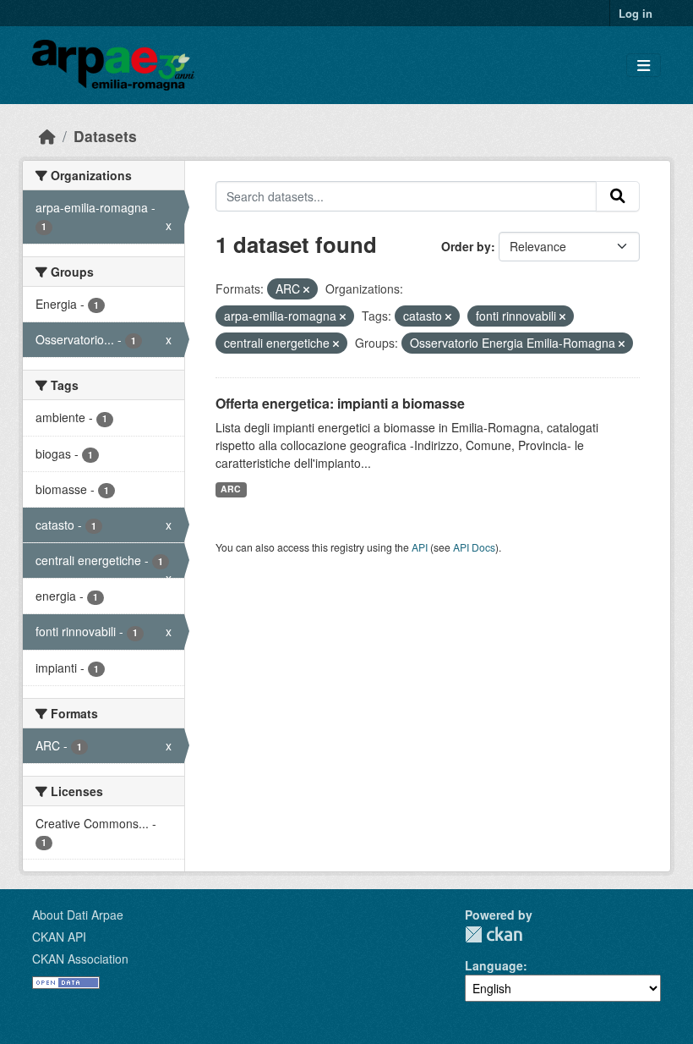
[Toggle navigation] (643, 65)
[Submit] (618, 196)
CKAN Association (80, 958)
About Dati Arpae (77, 914)
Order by (466, 246)
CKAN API (59, 936)
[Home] (47, 135)
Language (494, 965)
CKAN (493, 934)
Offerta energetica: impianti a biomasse (340, 403)
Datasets (105, 135)
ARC (231, 488)
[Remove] (306, 289)
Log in (635, 13)
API (420, 547)
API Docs (474, 547)
